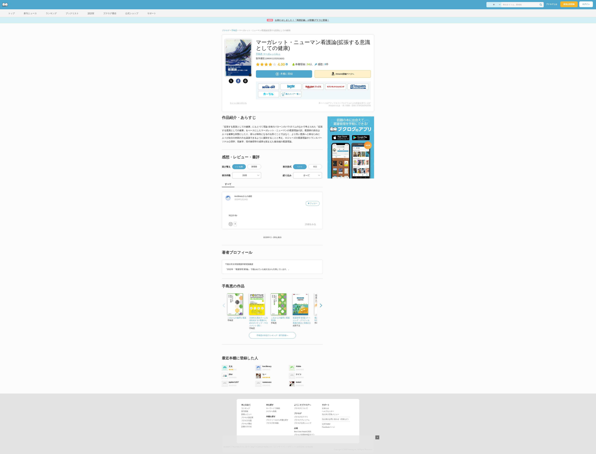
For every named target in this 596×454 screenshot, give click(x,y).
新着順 (254, 167)
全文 (315, 167)
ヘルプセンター (328, 411)
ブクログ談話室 (247, 417)
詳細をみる (310, 224)
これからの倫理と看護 (237, 318)
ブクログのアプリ (301, 417)
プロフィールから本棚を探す (277, 420)
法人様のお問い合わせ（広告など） (335, 419)
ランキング (245, 408)
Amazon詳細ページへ (345, 74)
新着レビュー (246, 414)
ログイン (586, 4)
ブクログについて (301, 408)
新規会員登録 (569, 4)
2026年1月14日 (241, 199)
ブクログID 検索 (272, 423)
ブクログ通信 (246, 424)
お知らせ (325, 408)
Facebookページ (328, 427)
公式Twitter (326, 424)
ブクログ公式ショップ (302, 423)
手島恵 (259, 54)
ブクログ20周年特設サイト (304, 435)
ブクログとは (551, 4)
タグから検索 (271, 411)
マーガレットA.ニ (271, 54)
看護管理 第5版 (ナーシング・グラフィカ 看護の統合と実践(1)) (302, 320)
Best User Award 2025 (302, 431)
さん (240, 196)
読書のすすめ (246, 426)
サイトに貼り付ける (238, 103)
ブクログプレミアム (301, 420)
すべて (228, 184)
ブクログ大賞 (246, 420)
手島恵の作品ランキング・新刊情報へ (272, 335)
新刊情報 (244, 411)
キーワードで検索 (273, 408)
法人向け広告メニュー (330, 414)
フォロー (313, 203)
